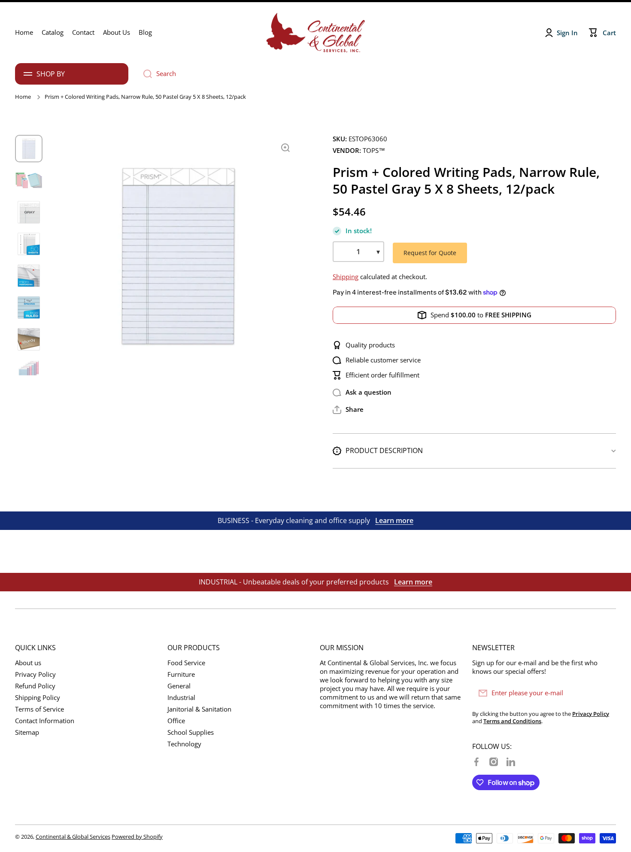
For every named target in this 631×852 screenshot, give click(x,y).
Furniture (181, 674)
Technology (184, 744)
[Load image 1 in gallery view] (28, 148)
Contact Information (44, 720)
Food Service (186, 662)
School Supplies (190, 732)
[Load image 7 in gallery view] (28, 339)
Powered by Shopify (137, 836)
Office (176, 720)
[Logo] (315, 32)
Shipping (345, 276)
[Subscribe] (605, 693)
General (179, 686)
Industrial (181, 697)
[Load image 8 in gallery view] (28, 371)
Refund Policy (35, 686)
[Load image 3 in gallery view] (28, 212)
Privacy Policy (35, 674)
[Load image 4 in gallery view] (28, 244)
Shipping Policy (37, 697)
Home (23, 96)
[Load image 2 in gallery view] (28, 180)
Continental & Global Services (73, 836)
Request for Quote (429, 253)
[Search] (144, 74)
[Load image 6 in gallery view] (28, 307)
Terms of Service (39, 709)
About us (28, 662)
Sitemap (27, 732)
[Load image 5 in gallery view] (28, 275)
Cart (609, 33)
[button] (348, 409)
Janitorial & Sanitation (199, 709)
